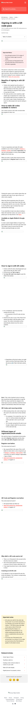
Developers (16, 697)
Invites (16, 17)
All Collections (4, 17)
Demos (10, 697)
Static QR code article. (14, 76)
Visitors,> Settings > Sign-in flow (14, 452)
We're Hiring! (19, 701)
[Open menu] (25, 2)
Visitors (11, 17)
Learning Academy (10, 699)
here (20, 214)
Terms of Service (10, 701)
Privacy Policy (19, 699)
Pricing (22, 697)
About (5, 697)
